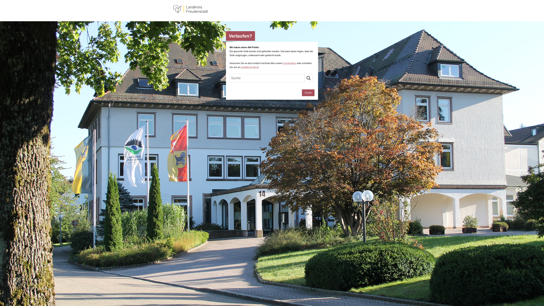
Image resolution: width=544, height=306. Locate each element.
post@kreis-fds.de (250, 67)
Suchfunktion (289, 63)
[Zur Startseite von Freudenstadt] (190, 12)
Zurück (308, 93)
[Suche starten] (308, 78)
